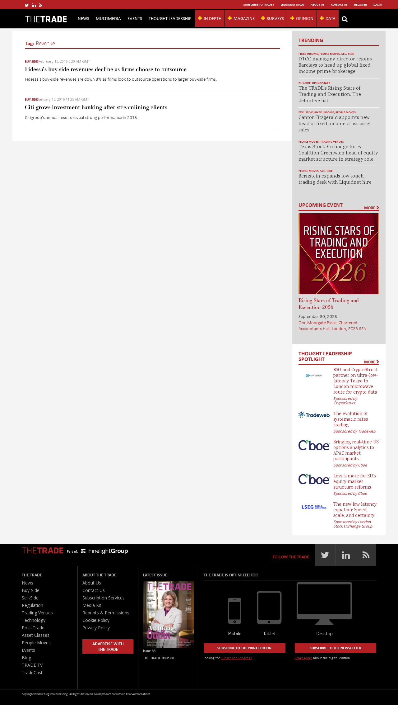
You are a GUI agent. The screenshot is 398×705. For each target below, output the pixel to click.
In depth (212, 18)
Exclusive (305, 112)
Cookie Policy (95, 620)
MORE (370, 208)
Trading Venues (332, 142)
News (83, 18)
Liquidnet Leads (292, 4)
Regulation (32, 605)
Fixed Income (308, 54)
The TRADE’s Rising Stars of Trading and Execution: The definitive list (329, 95)
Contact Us (339, 4)
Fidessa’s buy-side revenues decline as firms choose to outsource (106, 69)
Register (360, 4)
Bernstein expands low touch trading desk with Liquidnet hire (335, 179)
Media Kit (91, 605)
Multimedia (108, 18)
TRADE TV (32, 665)
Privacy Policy (96, 628)
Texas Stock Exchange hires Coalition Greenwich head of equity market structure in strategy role (338, 153)
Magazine (244, 18)
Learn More (303, 657)
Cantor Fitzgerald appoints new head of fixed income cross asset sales (334, 124)
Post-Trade (33, 628)
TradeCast (32, 672)
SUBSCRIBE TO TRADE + (258, 4)
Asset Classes (35, 635)
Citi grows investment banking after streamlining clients (96, 107)
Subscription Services (103, 598)
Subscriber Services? (236, 657)
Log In (377, 4)
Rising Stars (321, 83)
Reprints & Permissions (105, 613)
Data (331, 18)
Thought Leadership (170, 18)
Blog (26, 657)
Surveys (275, 18)
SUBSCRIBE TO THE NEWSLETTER (335, 648)
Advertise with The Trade (108, 646)
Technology (33, 620)
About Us (318, 4)
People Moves (330, 54)
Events (134, 18)
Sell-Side (347, 54)
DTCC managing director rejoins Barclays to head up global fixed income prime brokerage (335, 65)
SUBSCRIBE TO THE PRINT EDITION (244, 648)
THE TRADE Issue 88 (158, 657)
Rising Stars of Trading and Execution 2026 (328, 304)
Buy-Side (31, 61)
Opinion (304, 18)
